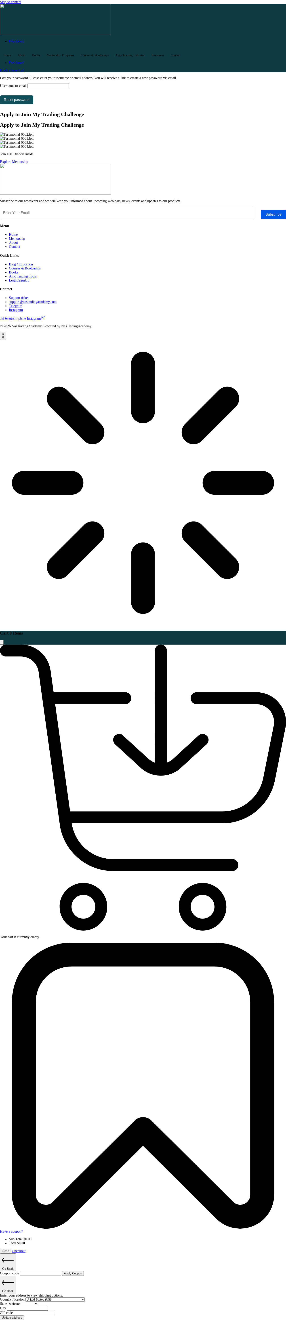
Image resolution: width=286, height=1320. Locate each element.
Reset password (16, 100)
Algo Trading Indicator (130, 55)
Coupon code (10, 1273)
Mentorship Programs (60, 55)
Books (36, 55)
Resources (157, 55)
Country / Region (12, 1299)
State (4, 1303)
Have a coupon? (11, 1231)
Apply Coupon (73, 1273)
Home (7, 55)
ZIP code (7, 1313)
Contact (175, 55)
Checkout (18, 1251)
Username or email (13, 86)
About (21, 55)
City (3, 1308)
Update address (12, 1317)
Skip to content (10, 2)
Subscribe (273, 214)
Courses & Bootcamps (95, 55)
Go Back (8, 1268)
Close (5, 1251)
